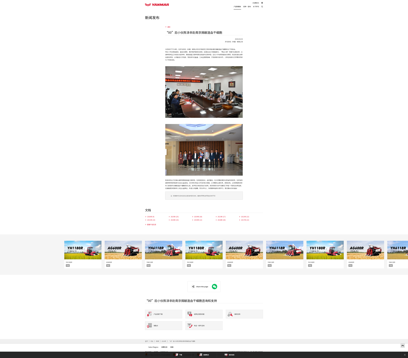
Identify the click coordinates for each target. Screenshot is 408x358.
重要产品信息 (151, 224)
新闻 (157, 341)
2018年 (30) (222, 220)
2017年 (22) (245, 220)
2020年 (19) (175, 220)
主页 (146, 341)
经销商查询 (256, 3)
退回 (168, 27)
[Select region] (262, 3)
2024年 (164, 341)
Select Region (153, 347)
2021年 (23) (151, 220)
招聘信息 (164, 347)
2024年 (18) (198, 217)
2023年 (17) (222, 217)
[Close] (405, 355)
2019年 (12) (198, 220)
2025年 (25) (175, 217)
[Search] (262, 7)
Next (405, 255)
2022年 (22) (245, 217)
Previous (3, 255)
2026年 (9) (150, 217)
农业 (152, 341)
